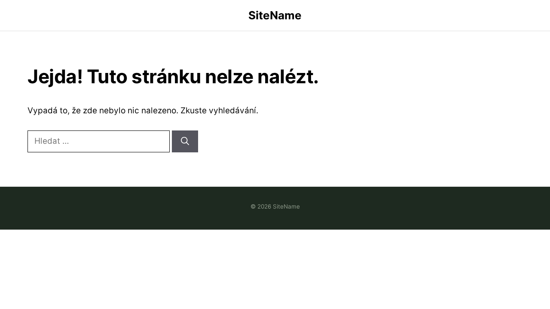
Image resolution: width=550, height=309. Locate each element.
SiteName (275, 15)
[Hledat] (185, 141)
